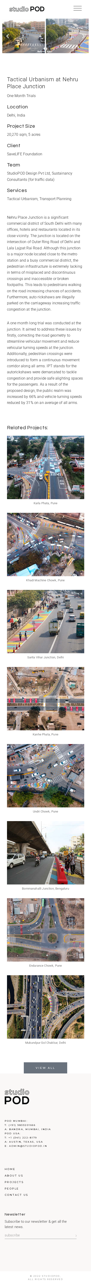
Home (10, 1169)
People (12, 1188)
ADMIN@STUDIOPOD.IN (28, 1145)
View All (45, 1067)
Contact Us (16, 1194)
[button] (7, 36)
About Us (14, 1175)
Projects (14, 1182)
